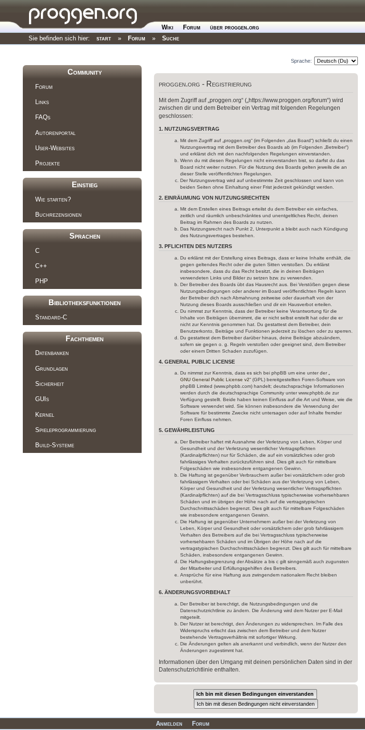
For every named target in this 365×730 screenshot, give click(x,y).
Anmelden (169, 723)
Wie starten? (53, 199)
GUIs (42, 399)
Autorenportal (55, 132)
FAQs (42, 117)
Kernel (44, 414)
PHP (41, 281)
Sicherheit (49, 383)
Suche (170, 38)
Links (42, 102)
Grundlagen (51, 368)
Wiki (167, 27)
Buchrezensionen (58, 214)
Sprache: (301, 61)
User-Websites (55, 148)
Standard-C (51, 317)
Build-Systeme (54, 445)
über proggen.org (234, 27)
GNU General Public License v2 (215, 379)
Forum (192, 27)
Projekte (47, 163)
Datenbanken (52, 352)
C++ (41, 265)
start (103, 38)
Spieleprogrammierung (65, 429)
